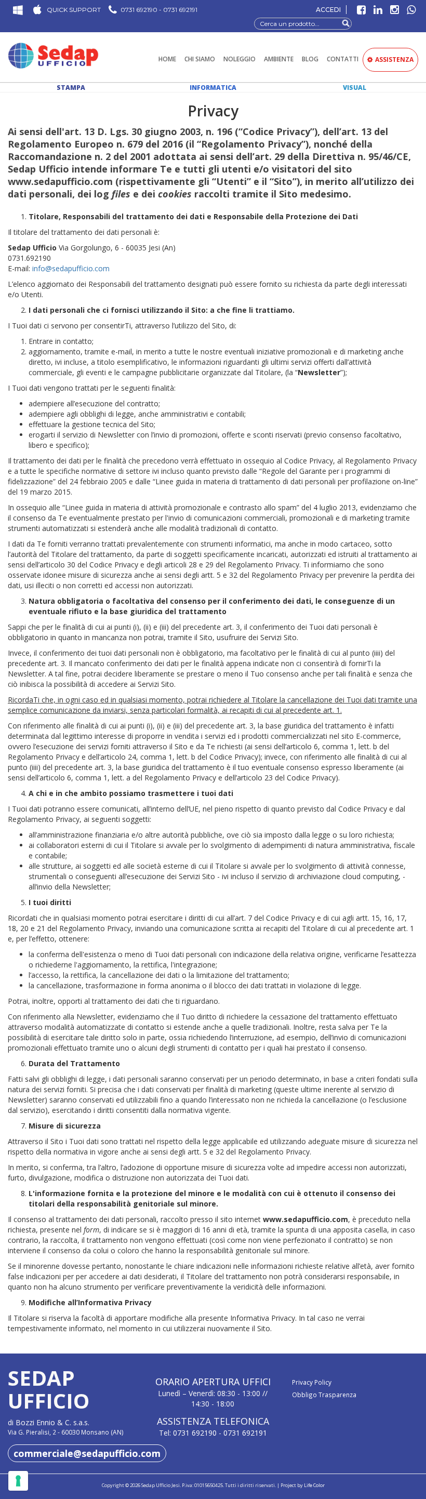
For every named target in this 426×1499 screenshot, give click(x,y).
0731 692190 (195, 1433)
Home (167, 59)
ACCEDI (328, 10)
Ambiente (279, 59)
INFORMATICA (213, 87)
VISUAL (354, 87)
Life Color (314, 1485)
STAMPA (71, 87)
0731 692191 (245, 1433)
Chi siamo (199, 59)
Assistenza (394, 59)
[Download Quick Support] (16, 11)
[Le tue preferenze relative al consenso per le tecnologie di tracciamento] (18, 1481)
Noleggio (239, 59)
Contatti (342, 59)
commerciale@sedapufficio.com (87, 1453)
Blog (310, 59)
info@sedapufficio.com (71, 268)
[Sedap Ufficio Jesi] (53, 55)
